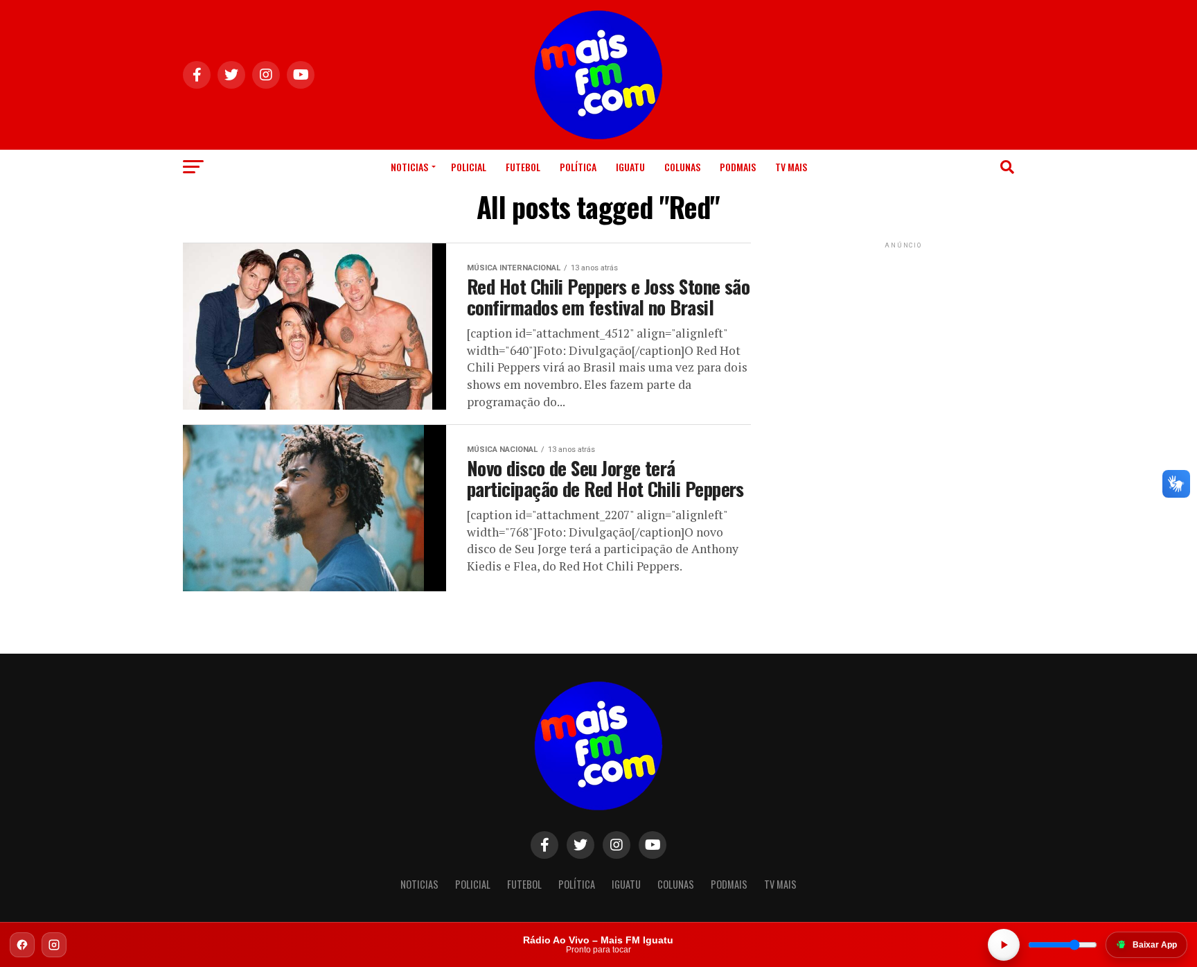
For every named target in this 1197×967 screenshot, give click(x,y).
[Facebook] (22, 944)
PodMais (738, 166)
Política (578, 166)
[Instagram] (54, 944)
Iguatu (630, 166)
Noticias (409, 166)
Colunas (682, 166)
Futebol (523, 166)
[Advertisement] (903, 338)
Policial (468, 166)
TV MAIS (791, 166)
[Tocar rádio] (1004, 945)
